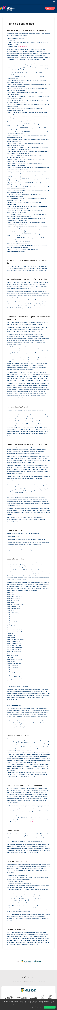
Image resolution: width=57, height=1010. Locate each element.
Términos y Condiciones (29, 981)
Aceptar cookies (49, 1007)
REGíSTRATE (50, 8)
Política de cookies (40, 981)
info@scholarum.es (22, 46)
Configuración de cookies (36, 1007)
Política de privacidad (17, 981)
